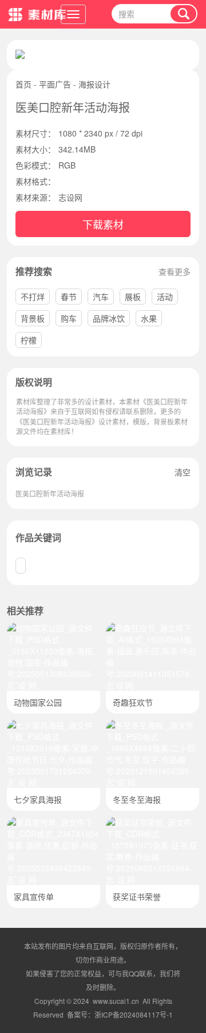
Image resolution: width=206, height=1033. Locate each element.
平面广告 (55, 84)
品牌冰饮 (109, 318)
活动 (165, 296)
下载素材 (103, 224)
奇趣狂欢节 (133, 702)
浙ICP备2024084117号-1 (133, 1014)
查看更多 (175, 271)
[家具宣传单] (53, 822)
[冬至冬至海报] (152, 725)
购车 (69, 318)
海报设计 (94, 84)
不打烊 (33, 296)
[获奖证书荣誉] (152, 822)
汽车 (101, 296)
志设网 (70, 197)
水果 (149, 318)
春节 (69, 296)
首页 (23, 84)
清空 (183, 472)
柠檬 (29, 340)
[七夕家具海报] (53, 725)
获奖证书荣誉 (137, 896)
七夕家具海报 (38, 799)
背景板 (33, 318)
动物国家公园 (38, 702)
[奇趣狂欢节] (152, 628)
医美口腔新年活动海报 (49, 493)
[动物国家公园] (53, 628)
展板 (133, 296)
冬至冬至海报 (137, 799)
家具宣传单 (34, 896)
